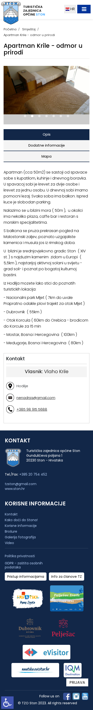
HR (72, 9)
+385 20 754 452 (33, 474)
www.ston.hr (15, 488)
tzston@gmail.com (20, 484)
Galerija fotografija (20, 537)
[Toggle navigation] (84, 9)
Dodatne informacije (46, 145)
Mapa (46, 156)
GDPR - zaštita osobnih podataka (24, 565)
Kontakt (11, 514)
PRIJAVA (77, 682)
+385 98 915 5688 (31, 409)
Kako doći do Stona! (21, 520)
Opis (47, 134)
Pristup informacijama (25, 577)
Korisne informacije (21, 525)
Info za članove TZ (66, 577)
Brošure (11, 531)
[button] (25, 116)
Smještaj (29, 29)
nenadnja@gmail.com (35, 397)
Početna (10, 29)
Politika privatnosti (20, 556)
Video (9, 542)
